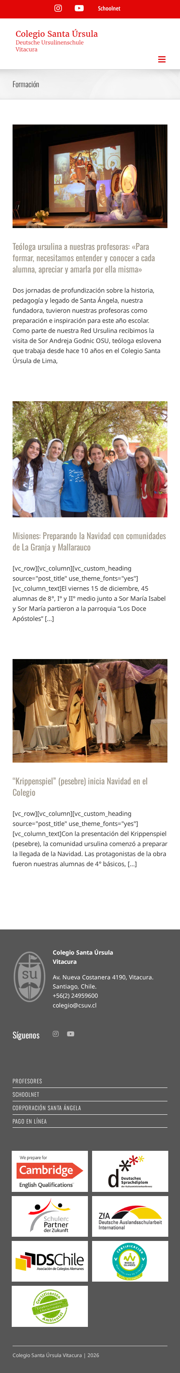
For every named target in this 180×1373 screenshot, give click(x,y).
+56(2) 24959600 (75, 995)
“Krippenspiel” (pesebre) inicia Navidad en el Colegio (80, 786)
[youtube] (71, 1033)
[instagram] (56, 1033)
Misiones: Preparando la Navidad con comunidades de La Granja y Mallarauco (89, 541)
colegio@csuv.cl (75, 1005)
